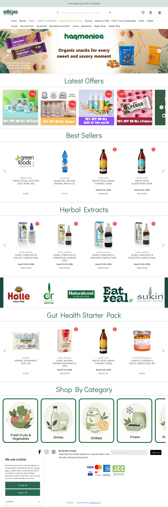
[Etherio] (10, 12)
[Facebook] (53, 451)
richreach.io (95, 502)
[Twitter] (39, 451)
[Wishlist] (143, 13)
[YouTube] (46, 451)
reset (7, 478)
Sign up (156, 452)
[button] (8, 51)
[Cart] (150, 13)
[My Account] (159, 13)
